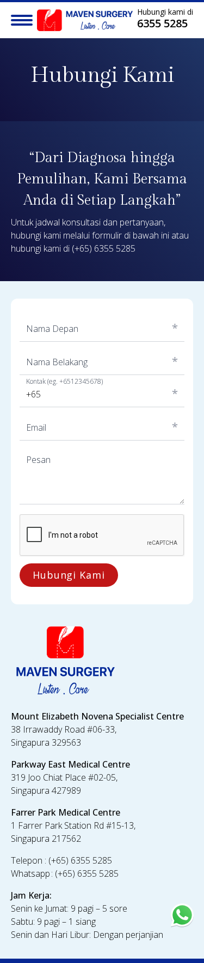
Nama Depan (52, 329)
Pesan (38, 460)
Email (36, 427)
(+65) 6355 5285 (103, 248)
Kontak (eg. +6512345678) (64, 381)
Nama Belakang (57, 362)
